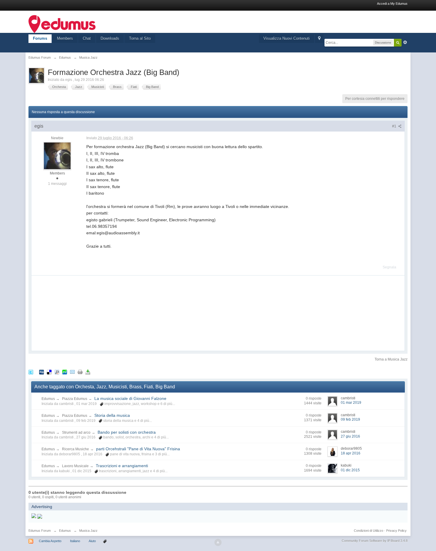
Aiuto (93, 541)
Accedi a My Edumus (392, 3)
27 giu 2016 (350, 436)
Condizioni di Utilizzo (368, 530)
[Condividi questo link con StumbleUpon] (64, 371)
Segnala (389, 267)
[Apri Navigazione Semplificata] (319, 38)
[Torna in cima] (218, 542)
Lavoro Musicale (75, 466)
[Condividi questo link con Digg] (41, 371)
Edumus (48, 399)
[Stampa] (80, 371)
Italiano (75, 541)
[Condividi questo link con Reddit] (57, 371)
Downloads (110, 38)
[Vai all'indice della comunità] (62, 23)
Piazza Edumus (74, 399)
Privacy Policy (396, 530)
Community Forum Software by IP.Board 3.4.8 (375, 540)
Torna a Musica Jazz (391, 359)
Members (65, 38)
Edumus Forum (39, 530)
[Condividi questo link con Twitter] (30, 371)
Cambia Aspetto (50, 541)
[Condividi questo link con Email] (72, 371)
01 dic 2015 (350, 470)
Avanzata (405, 42)
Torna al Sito (140, 38)
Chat (87, 38)
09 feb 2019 (350, 419)
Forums (40, 38)
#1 (394, 126)
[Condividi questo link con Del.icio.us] (49, 371)
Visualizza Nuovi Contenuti (286, 38)
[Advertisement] (75, 313)
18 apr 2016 (350, 453)
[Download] (87, 371)
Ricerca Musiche (75, 449)
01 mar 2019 (351, 403)
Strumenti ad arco (76, 432)
